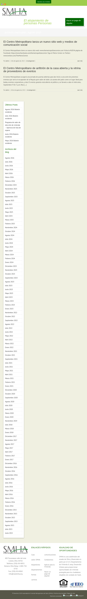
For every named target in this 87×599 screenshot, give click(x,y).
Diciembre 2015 (11, 510)
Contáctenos (48, 560)
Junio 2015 (9, 533)
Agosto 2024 (9, 235)
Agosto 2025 (9, 200)
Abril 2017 (9, 452)
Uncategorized (30, 61)
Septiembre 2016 (11, 475)
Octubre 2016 (10, 471)
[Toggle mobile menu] (83, 9)
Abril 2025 (9, 216)
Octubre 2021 (10, 355)
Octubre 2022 (10, 316)
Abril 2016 (9, 494)
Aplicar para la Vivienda (49, 566)
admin (7, 61)
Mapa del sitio (71, 593)
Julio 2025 (8, 204)
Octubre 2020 (10, 394)
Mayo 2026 (9, 169)
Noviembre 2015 (11, 514)
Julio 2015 (8, 529)
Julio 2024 (8, 239)
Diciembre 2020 (11, 390)
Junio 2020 (9, 409)
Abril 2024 (9, 251)
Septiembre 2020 (11, 398)
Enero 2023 (9, 309)
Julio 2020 (8, 405)
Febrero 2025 (10, 224)
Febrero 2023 (10, 305)
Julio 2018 (8, 425)
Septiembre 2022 (11, 320)
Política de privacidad (60, 593)
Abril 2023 (9, 297)
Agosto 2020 (9, 402)
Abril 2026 (9, 173)
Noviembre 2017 (11, 440)
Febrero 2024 (10, 258)
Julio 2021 (8, 363)
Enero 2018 (9, 432)
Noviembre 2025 (11, 189)
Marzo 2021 (9, 378)
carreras (34, 580)
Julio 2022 (8, 328)
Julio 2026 (8, 162)
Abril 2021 (9, 374)
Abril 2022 (9, 340)
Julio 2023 (8, 285)
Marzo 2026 (9, 177)
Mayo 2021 (9, 371)
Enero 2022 (9, 347)
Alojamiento (35, 565)
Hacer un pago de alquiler (73, 22)
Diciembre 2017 (11, 436)
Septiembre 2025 (11, 197)
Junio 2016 (9, 487)
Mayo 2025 (9, 212)
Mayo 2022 (9, 336)
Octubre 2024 (10, 231)
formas (33, 575)
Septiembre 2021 (11, 359)
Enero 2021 (9, 386)
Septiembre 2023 (11, 278)
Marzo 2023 (9, 301)
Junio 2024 (9, 243)
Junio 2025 (9, 208)
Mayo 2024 (9, 247)
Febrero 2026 (10, 181)
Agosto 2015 (9, 525)
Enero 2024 (9, 262)
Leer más (79, 61)
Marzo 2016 (9, 498)
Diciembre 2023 (11, 266)
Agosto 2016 (9, 479)
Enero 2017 (9, 459)
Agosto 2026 (9, 158)
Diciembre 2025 (11, 185)
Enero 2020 (9, 417)
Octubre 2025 (10, 193)
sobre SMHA (35, 560)
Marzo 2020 (9, 413)
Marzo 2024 (9, 255)
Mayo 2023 (9, 293)
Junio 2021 (9, 367)
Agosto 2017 (9, 444)
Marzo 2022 (9, 343)
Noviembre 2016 (11, 467)
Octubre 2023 (10, 274)
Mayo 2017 (9, 448)
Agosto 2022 (9, 324)
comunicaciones (49, 555)
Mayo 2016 (9, 490)
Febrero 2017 (10, 456)
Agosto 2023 (9, 282)
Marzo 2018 (9, 429)
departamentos (36, 570)
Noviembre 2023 (11, 270)
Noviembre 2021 (11, 351)
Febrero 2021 (10, 382)
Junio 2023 (9, 289)
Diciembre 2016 (11, 463)
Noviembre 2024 (11, 227)
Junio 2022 (9, 332)
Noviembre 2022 (11, 312)
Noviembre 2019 (11, 421)
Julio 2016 (8, 483)
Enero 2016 (9, 506)
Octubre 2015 (10, 517)
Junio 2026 (9, 166)
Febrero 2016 (10, 502)
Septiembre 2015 (11, 521)
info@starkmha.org (16, 574)
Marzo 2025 (9, 220)
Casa (33, 555)
